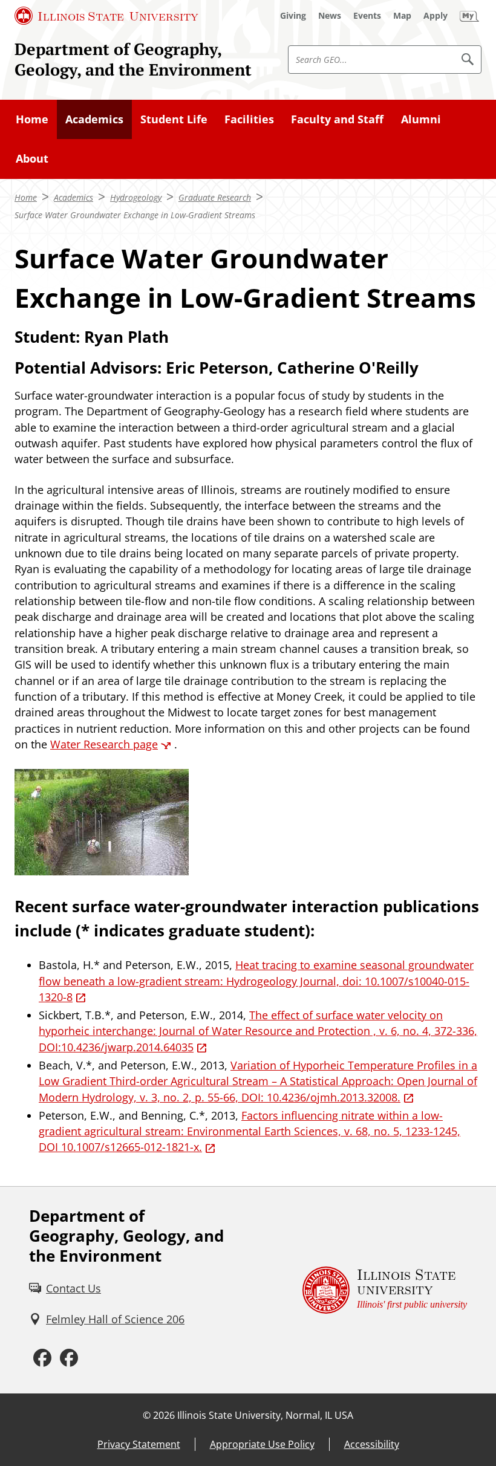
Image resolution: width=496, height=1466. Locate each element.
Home (32, 119)
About (32, 158)
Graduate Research (214, 197)
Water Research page (104, 744)
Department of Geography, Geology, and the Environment (133, 58)
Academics (94, 119)
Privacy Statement (138, 1444)
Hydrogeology (136, 197)
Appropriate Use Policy (262, 1444)
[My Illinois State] (469, 15)
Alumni (421, 119)
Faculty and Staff (337, 119)
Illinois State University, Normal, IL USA (265, 1415)
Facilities (249, 119)
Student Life (173, 119)
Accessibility (371, 1444)
